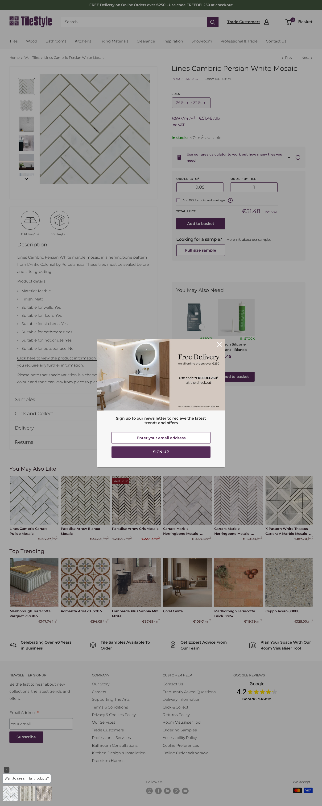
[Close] (219, 344)
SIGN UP (161, 452)
